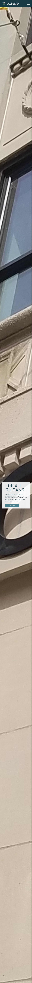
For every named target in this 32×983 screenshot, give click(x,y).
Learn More (12, 505)
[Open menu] (29, 3)
